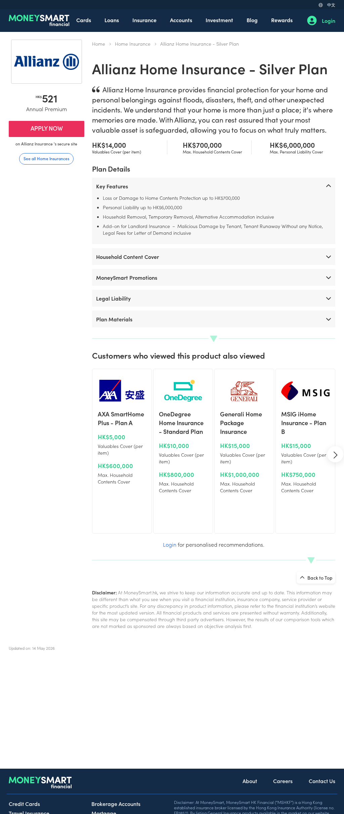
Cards (83, 20)
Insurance (144, 20)
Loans (111, 20)
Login (328, 20)
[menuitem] (84, 20)
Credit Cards (24, 803)
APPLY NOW (47, 128)
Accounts (181, 20)
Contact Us (322, 780)
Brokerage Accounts (115, 803)
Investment (219, 20)
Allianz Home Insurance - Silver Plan (199, 43)
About (250, 780)
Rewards (282, 20)
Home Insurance (132, 43)
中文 (331, 4)
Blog (252, 20)
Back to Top (319, 577)
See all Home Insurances (46, 158)
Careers (283, 780)
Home (98, 43)
